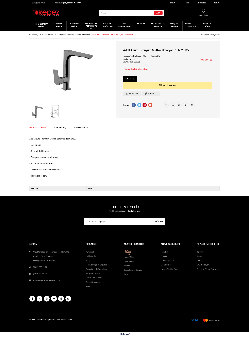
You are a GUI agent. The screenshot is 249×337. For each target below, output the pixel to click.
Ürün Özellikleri (37, 128)
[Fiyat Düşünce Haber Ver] (185, 104)
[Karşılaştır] (179, 104)
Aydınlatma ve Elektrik (191, 25)
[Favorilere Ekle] (166, 105)
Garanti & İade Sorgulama (96, 269)
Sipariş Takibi (166, 265)
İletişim (217, 3)
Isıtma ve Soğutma (108, 25)
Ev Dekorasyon (203, 265)
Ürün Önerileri (81, 128)
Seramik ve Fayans (58, 25)
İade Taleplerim (167, 260)
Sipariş (164, 256)
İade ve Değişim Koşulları (96, 265)
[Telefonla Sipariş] (130, 79)
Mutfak (200, 260)
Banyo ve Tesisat (74, 25)
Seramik (200, 252)
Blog (187, 3)
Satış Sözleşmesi (93, 282)
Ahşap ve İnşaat (207, 25)
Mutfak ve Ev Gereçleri (157, 25)
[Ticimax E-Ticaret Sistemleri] (124, 334)
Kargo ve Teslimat (93, 273)
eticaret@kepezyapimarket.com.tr (47, 280)
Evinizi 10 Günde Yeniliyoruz (208, 269)
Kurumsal (174, 3)
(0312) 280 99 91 (38, 3)
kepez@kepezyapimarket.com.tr (68, 3)
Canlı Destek (129, 261)
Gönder (159, 221)
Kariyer (89, 260)
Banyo (199, 256)
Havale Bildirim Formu (170, 269)
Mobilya (141, 24)
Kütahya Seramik (43, 25)
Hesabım (164, 252)
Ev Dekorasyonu (124, 25)
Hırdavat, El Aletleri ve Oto (91, 25)
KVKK (88, 286)
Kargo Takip (129, 257)
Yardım (127, 266)
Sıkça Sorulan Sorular (133, 270)
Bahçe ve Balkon (174, 25)
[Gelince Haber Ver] (192, 104)
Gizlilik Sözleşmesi (94, 278)
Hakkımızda (201, 3)
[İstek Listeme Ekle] (172, 104)
